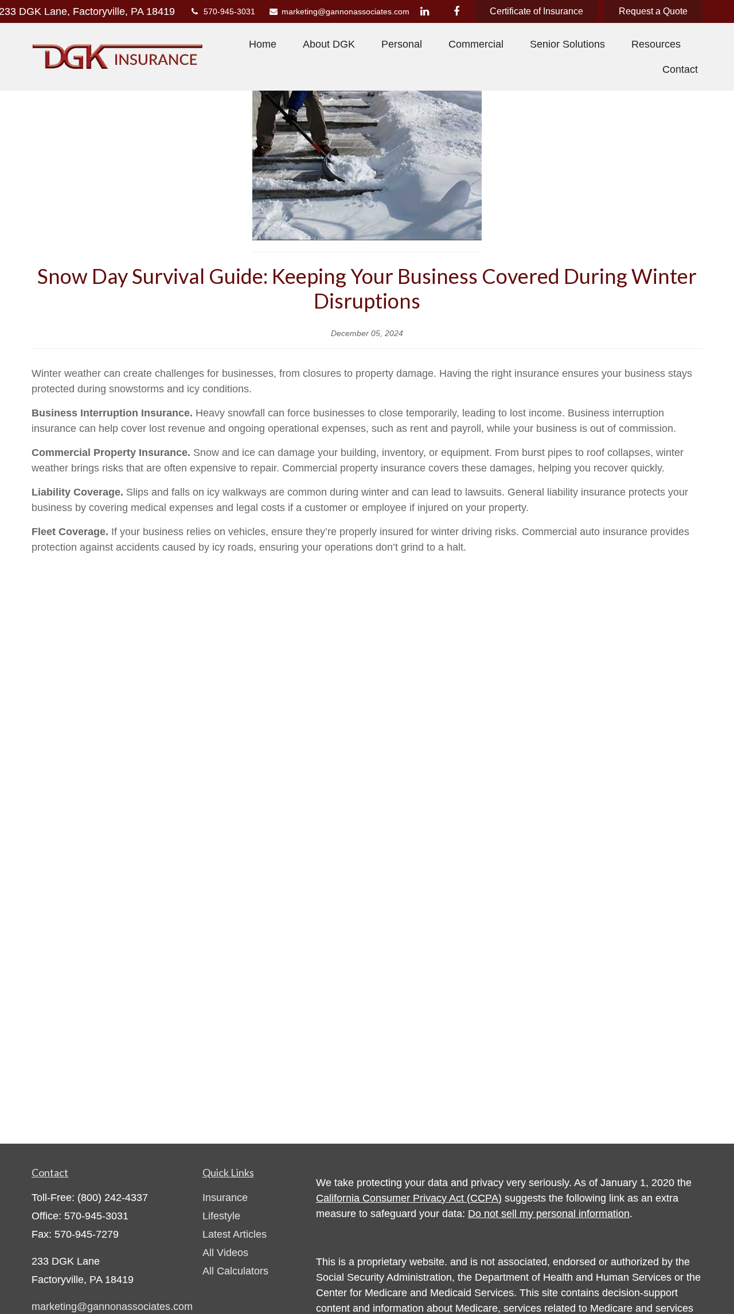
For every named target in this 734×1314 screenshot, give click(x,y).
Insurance (225, 1197)
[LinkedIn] (425, 11)
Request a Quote (653, 11)
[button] (262, 44)
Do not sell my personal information (549, 1213)
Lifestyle (221, 1216)
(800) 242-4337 (112, 1197)
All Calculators (235, 1271)
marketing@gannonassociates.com (339, 11)
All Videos (225, 1252)
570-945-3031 (229, 11)
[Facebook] (456, 11)
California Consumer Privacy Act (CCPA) (409, 1198)
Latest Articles (234, 1234)
